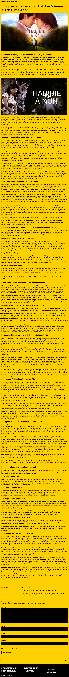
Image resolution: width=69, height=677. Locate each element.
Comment (4, 607)
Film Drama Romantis (36, 593)
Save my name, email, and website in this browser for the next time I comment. (27, 648)
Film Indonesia (40, 590)
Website (3, 640)
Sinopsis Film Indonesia (53, 595)
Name (3, 626)
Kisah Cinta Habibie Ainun (37, 595)
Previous (4, 660)
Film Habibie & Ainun (7, 58)
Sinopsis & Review (50, 590)
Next (66, 660)
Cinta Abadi (25, 593)
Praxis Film (9, 1)
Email (3, 633)
